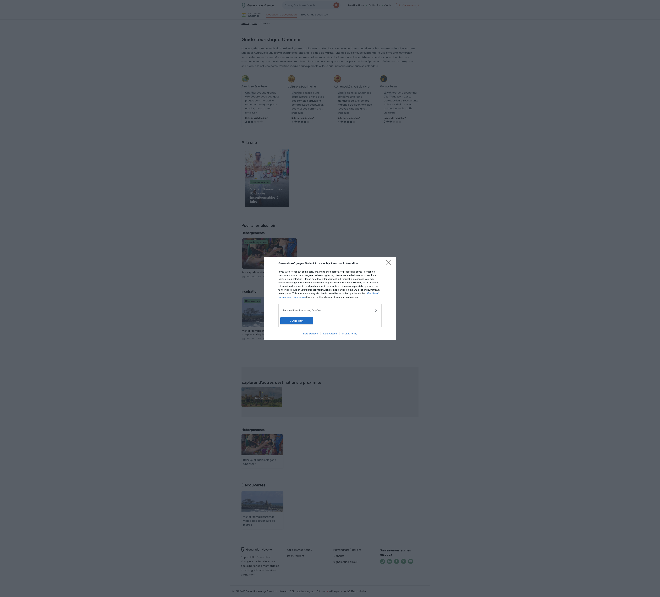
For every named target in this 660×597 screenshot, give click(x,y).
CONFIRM (297, 320)
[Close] (389, 263)
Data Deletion (310, 333)
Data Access (330, 333)
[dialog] (330, 298)
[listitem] (330, 310)
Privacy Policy (349, 333)
